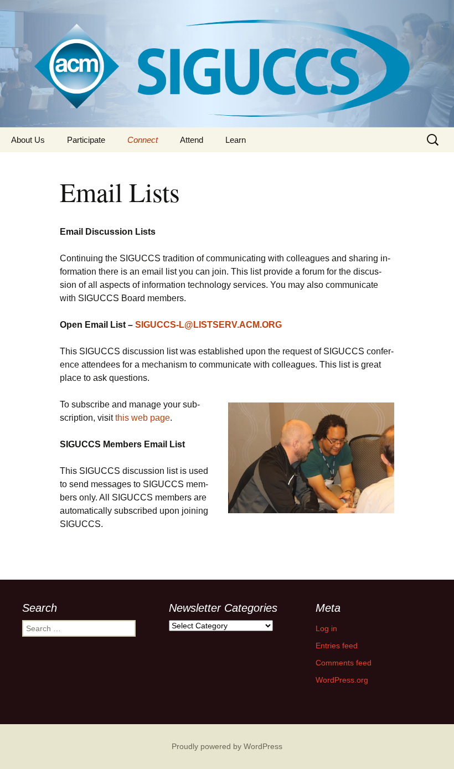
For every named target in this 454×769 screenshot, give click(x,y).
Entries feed (337, 645)
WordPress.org (342, 679)
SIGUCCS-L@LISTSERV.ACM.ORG (208, 324)
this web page (142, 417)
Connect (142, 139)
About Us (28, 139)
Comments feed (344, 662)
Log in (326, 628)
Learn (235, 139)
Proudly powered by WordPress (227, 746)
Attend (191, 139)
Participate (86, 139)
